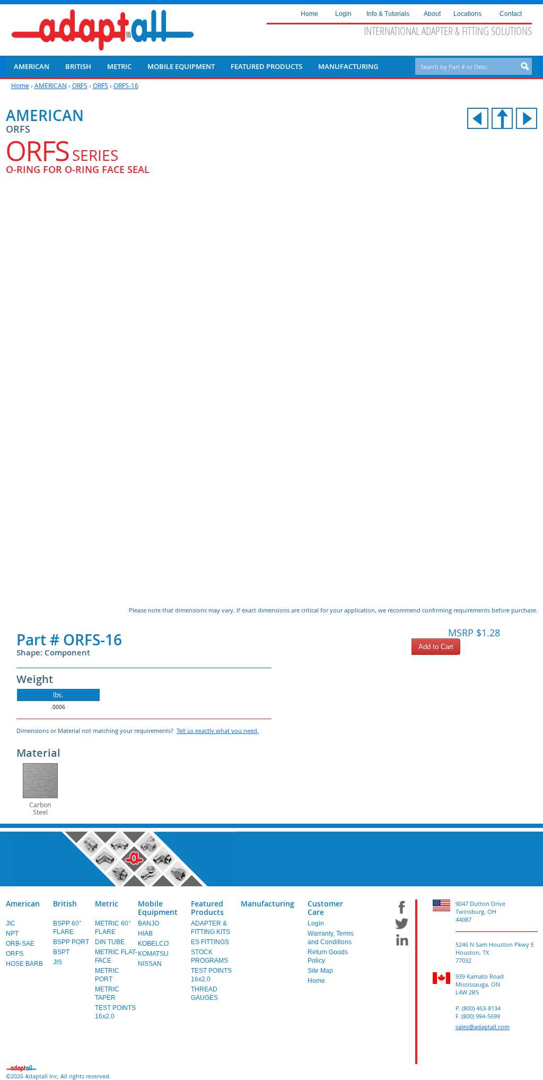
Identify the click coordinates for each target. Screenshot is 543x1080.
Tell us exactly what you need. (218, 731)
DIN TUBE (110, 942)
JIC (10, 923)
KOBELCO (153, 943)
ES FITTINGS (210, 942)
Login (316, 923)
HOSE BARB (24, 963)
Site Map (320, 970)
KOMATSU (153, 953)
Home (20, 85)
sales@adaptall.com (483, 1027)
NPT (12, 933)
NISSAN (150, 963)
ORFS (79, 85)
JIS (57, 962)
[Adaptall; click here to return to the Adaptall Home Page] (102, 30)
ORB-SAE (20, 943)
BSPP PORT (71, 942)
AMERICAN (50, 85)
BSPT (61, 952)
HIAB (145, 933)
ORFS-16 (125, 85)
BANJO (148, 923)
